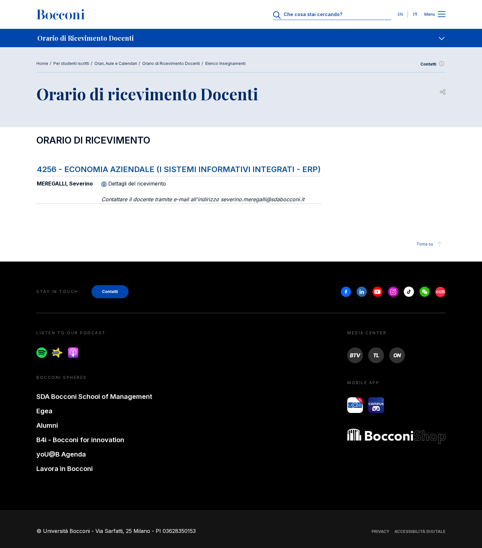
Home (42, 63)
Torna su (424, 244)
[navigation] (241, 38)
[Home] (60, 14)
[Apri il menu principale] (442, 14)
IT (415, 14)
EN (400, 14)
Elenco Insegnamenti (225, 63)
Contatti (428, 64)
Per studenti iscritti (71, 63)
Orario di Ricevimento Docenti (171, 63)
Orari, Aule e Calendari (115, 63)
